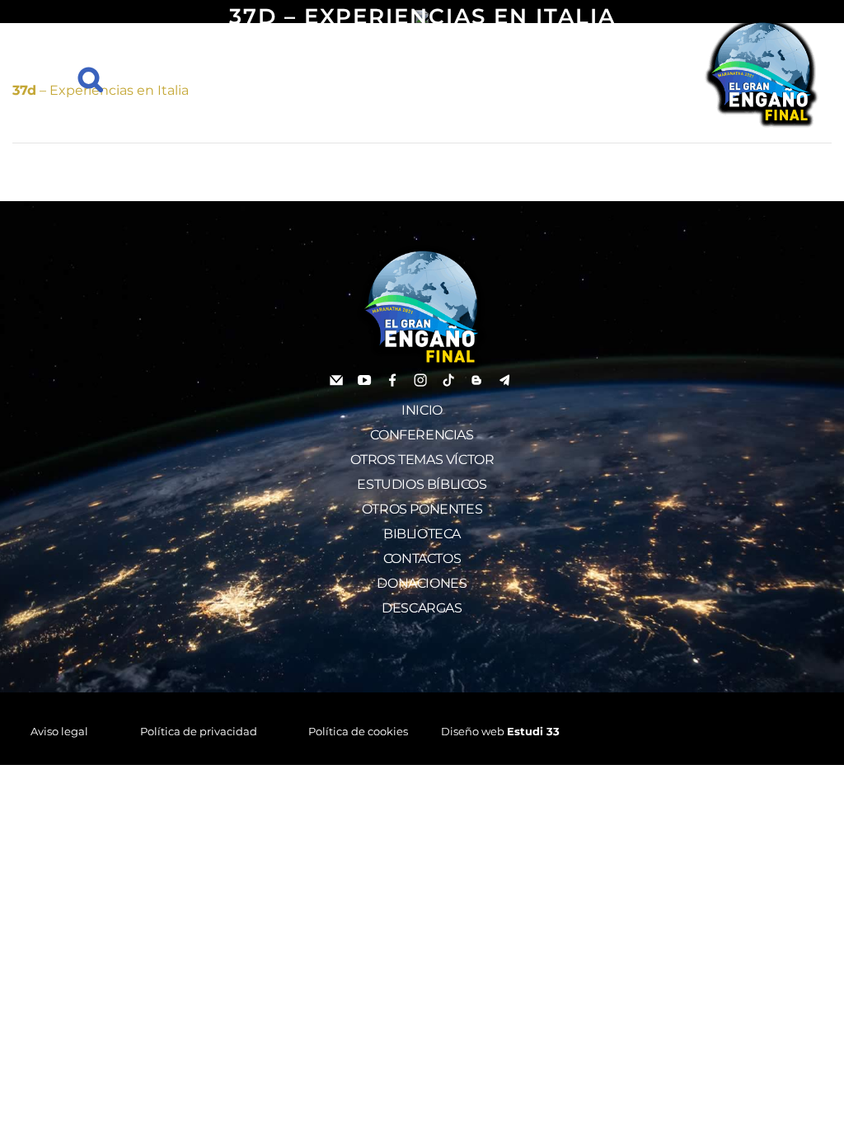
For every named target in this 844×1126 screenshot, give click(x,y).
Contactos (422, 558)
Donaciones (422, 583)
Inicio (422, 410)
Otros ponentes (422, 509)
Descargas (422, 608)
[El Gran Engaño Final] (761, 72)
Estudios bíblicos (421, 484)
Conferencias (421, 435)
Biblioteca (422, 534)
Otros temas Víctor (422, 459)
